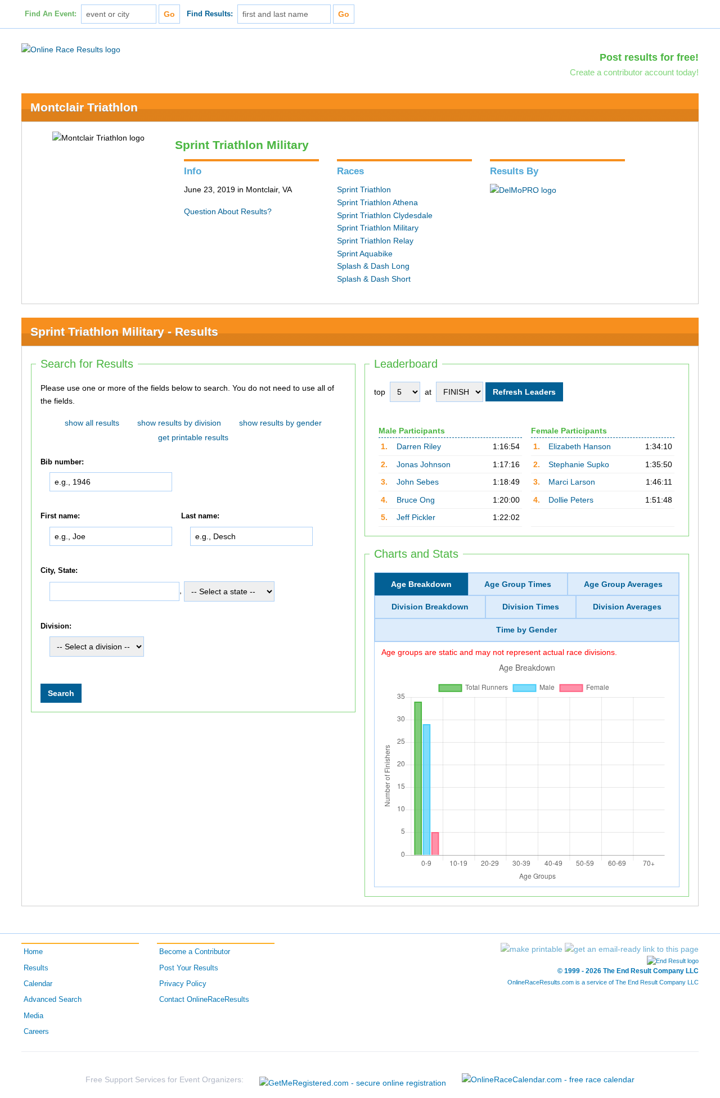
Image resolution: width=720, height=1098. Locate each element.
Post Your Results (188, 968)
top (379, 391)
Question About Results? (228, 211)
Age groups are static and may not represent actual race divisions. (499, 652)
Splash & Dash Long (373, 265)
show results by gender (280, 422)
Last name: (200, 517)
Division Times (530, 606)
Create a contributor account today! (634, 72)
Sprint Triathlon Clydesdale (385, 215)
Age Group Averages (623, 584)
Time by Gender (526, 629)
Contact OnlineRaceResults (204, 1000)
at (428, 391)
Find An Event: (50, 14)
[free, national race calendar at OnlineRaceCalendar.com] (548, 1079)
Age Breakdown (421, 584)
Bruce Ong (416, 499)
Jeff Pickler (416, 517)
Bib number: (62, 462)
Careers (36, 1032)
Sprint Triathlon (364, 189)
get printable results (193, 437)
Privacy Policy (182, 984)
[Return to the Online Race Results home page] (70, 48)
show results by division (179, 422)
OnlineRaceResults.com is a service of (603, 982)
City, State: (59, 571)
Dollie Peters (570, 499)
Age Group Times (517, 584)
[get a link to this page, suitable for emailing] (632, 949)
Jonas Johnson (424, 464)
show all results (92, 422)
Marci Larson (571, 481)
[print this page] (531, 949)
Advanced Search (53, 1000)
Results (36, 968)
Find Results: (210, 14)
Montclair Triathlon (84, 107)
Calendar (38, 984)
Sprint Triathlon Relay (375, 240)
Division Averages (627, 606)
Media (33, 1016)
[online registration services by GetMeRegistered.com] (352, 1080)
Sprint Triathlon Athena (377, 202)
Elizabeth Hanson (579, 446)
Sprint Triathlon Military (377, 227)
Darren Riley (419, 446)
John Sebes (418, 481)
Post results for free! (649, 57)
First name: (60, 517)
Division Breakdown (430, 606)
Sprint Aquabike (365, 253)
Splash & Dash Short (374, 278)
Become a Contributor (194, 952)
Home (33, 952)
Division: (55, 626)
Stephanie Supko (578, 464)
